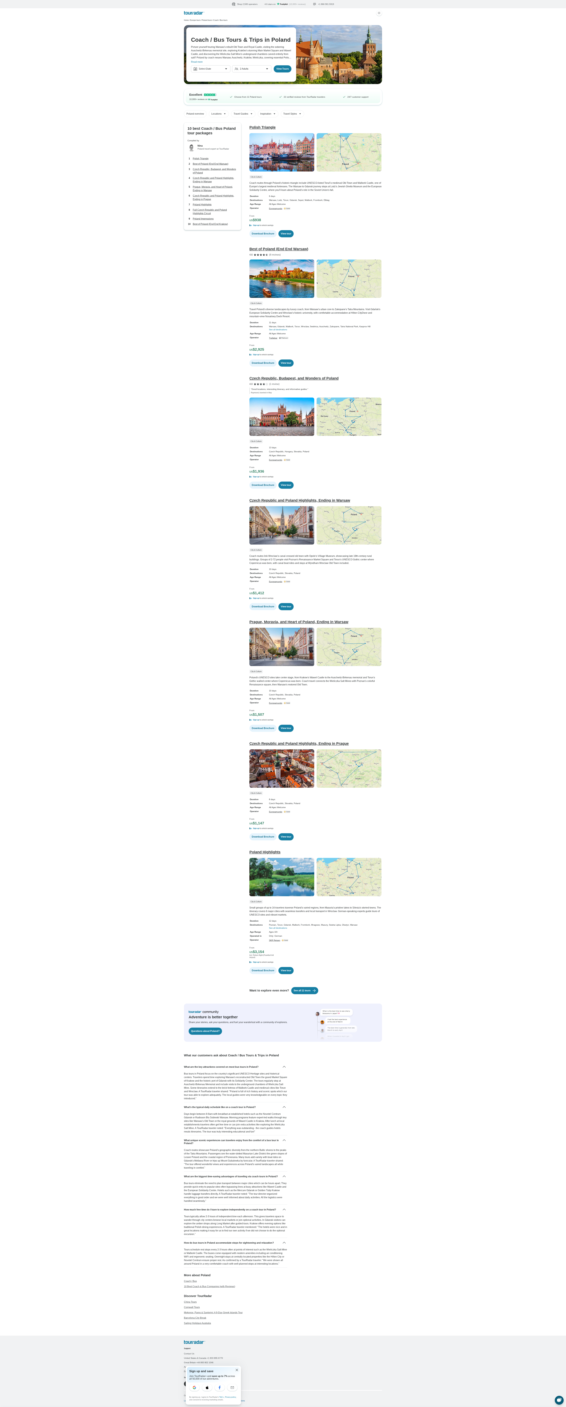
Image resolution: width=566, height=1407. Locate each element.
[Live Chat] (559, 1400)
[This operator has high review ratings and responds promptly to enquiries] (287, 208)
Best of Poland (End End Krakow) (210, 224)
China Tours (190, 1302)
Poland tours (207, 20)
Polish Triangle (201, 158)
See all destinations (278, 329)
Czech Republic (276, 451)
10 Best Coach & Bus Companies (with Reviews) (209, 1286)
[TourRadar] (194, 13)
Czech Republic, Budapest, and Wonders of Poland (214, 171)
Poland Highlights (202, 204)
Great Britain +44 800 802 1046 (198, 1362)
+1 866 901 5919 (372, 4)
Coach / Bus (190, 1281)
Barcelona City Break (195, 1318)
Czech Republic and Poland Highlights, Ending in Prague (213, 197)
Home (186, 20)
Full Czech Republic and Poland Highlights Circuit (210, 212)
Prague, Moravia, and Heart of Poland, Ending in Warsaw (213, 189)
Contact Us (189, 1353)
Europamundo (275, 208)
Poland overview (195, 114)
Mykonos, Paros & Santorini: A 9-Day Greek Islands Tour (213, 1312)
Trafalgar (273, 338)
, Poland (305, 451)
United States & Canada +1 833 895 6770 (203, 1358)
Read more (197, 62)
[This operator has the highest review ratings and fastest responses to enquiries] (284, 338)
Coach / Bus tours (220, 20)
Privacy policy (230, 1397)
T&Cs (221, 1397)
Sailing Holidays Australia (197, 1323)
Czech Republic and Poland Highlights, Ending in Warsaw (213, 180)
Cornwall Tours (192, 1307)
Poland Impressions (203, 218)
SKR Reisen (274, 940)
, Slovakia (297, 451)
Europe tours (195, 20)
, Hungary (288, 451)
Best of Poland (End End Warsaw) (210, 164)
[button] (315, 225)
